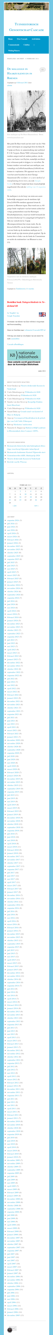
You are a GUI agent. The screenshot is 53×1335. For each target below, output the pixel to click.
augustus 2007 (13, 1250)
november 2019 (13, 782)
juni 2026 (11, 526)
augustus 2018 (13, 830)
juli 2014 (11, 988)
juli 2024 (11, 601)
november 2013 (13, 1014)
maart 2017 (12, 885)
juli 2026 (11, 523)
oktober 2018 (12, 824)
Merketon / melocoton (23, 424)
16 (20, 497)
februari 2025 (13, 578)
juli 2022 (11, 678)
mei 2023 (11, 646)
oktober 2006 (12, 1283)
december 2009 (13, 1160)
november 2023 (13, 626)
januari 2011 (12, 1118)
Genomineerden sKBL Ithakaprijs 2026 (23, 455)
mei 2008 (11, 1221)
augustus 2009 (13, 1173)
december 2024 (13, 585)
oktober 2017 (12, 862)
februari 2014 (13, 1005)
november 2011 (13, 1092)
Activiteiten (36, 39)
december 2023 (13, 623)
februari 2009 (13, 1192)
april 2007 (11, 1263)
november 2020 (13, 743)
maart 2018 (12, 846)
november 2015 (13, 937)
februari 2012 (13, 1082)
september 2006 (13, 1286)
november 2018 (13, 820)
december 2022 (13, 662)
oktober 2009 (12, 1166)
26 (36, 500)
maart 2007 (12, 1266)
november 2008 (13, 1202)
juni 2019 (11, 798)
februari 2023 (13, 656)
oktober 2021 (12, 707)
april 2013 (11, 1037)
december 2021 (13, 701)
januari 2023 (12, 659)
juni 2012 (11, 1069)
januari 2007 (12, 1273)
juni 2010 (11, 1140)
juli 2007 (11, 1253)
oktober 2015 (12, 940)
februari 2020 (13, 772)
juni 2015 (11, 953)
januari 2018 (12, 853)
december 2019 (13, 778)
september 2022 (13, 672)
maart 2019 (12, 807)
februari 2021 (13, 733)
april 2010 (11, 1147)
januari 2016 (12, 930)
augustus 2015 (13, 946)
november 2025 (13, 549)
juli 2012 (11, 1066)
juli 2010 (11, 1137)
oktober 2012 (12, 1056)
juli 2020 (11, 756)
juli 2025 (11, 562)
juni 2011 (11, 1102)
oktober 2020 (12, 746)
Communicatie (13, 45)
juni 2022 (11, 681)
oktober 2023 (12, 630)
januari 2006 (12, 1312)
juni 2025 (11, 565)
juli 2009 (11, 1176)
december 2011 (13, 1089)
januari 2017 (12, 892)
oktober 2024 (12, 591)
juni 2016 (11, 914)
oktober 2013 (12, 1017)
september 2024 (13, 594)
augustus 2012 (13, 1063)
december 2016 (13, 895)
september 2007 (13, 1247)
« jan (14, 505)
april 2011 (11, 1108)
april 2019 (11, 804)
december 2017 (13, 856)
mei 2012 (11, 1073)
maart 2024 (12, 614)
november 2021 (13, 704)
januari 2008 (12, 1234)
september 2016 (13, 904)
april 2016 (11, 921)
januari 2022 (12, 698)
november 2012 (13, 1053)
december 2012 (13, 1050)
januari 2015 (12, 969)
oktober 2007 (12, 1244)
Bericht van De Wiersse (17, 461)
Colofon (27, 45)
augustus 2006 (13, 1289)
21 (10, 500)
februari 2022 (13, 694)
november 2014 (13, 976)
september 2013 (13, 1021)
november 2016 (13, 898)
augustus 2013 (13, 1024)
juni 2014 (11, 992)
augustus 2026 (13, 520)
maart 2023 (12, 652)
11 (43, 69)
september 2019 (13, 788)
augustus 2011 (13, 1095)
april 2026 (11, 533)
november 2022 (13, 665)
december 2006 (13, 1276)
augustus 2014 (13, 985)
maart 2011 (12, 1111)
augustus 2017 (13, 869)
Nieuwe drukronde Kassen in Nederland (23, 458)
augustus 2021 (13, 714)
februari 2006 (13, 1308)
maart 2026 (12, 536)
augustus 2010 (13, 1134)
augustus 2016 (13, 908)
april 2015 (11, 959)
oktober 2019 (12, 785)
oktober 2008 (12, 1205)
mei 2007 (11, 1260)
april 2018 (11, 843)
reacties (30, 288)
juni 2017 (11, 875)
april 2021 (11, 727)
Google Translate (13, 316)
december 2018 (13, 817)
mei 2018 (11, 840)
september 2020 (13, 749)
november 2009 (13, 1163)
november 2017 (13, 859)
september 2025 (13, 555)
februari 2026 (13, 539)
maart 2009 (12, 1189)
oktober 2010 (12, 1127)
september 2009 (13, 1169)
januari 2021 (12, 736)
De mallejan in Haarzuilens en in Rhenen (19, 73)
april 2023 (11, 649)
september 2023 (13, 633)
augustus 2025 (13, 559)
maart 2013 (12, 1040)
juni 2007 (11, 1257)
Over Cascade (22, 39)
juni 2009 (11, 1179)
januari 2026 (12, 542)
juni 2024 (11, 604)
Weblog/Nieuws (14, 50)
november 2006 (13, 1279)
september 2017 (13, 866)
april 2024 (11, 610)
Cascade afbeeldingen (15, 344)
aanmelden (15, 338)
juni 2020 (11, 759)
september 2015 (13, 943)
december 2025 (13, 546)
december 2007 (13, 1237)
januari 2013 (12, 1047)
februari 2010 (13, 1153)
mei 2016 (11, 917)
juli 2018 (11, 833)
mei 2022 (11, 685)
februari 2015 (13, 966)
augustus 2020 (13, 752)
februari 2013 (13, 1043)
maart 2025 (12, 575)
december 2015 (13, 933)
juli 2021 (11, 717)
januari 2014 (12, 1008)
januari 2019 (12, 814)
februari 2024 (13, 617)
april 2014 (11, 998)
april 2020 (11, 765)
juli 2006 (11, 1292)
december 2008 (13, 1198)
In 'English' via (13, 313)
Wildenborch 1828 (32, 392)
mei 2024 (11, 607)
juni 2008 (11, 1218)
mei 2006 (11, 1299)
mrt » (36, 505)
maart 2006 (12, 1305)
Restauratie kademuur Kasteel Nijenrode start (26, 452)
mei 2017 (11, 879)
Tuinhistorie (20, 288)
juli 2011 (11, 1098)
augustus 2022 (13, 675)
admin (9, 85)
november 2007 (13, 1240)
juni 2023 (11, 643)
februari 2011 (13, 1114)
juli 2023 (11, 639)
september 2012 (13, 1060)
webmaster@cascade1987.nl (34, 330)
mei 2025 (11, 568)
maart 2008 (12, 1228)
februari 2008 (13, 1231)
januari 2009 (12, 1195)
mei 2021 (11, 723)
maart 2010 (12, 1150)
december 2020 (13, 740)
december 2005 (13, 1315)
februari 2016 (13, 927)
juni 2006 (11, 1295)
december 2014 (13, 972)
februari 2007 (13, 1270)
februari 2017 (13, 888)
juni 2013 (11, 1030)
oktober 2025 (12, 552)
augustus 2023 (13, 636)
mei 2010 (11, 1143)
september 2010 (13, 1131)
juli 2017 (11, 872)
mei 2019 (11, 801)
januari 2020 (12, 775)
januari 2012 (12, 1085)
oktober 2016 (12, 901)
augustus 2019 (13, 791)
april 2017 (11, 882)
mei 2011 (11, 1105)
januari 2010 (12, 1156)
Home (10, 39)
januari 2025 (12, 581)
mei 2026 (11, 530)
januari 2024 (12, 620)
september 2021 (13, 711)
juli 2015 (11, 950)
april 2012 (11, 1076)
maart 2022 (12, 691)
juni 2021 (11, 720)
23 (20, 500)
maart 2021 (12, 730)
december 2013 (13, 1011)
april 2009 (11, 1186)
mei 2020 (11, 762)
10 (25, 494)
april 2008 (11, 1224)
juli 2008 (11, 1215)
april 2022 (11, 688)
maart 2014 (12, 1001)
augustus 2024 (13, 597)
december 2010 (13, 1121)
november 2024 (13, 588)
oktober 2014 (12, 979)
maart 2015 (12, 963)
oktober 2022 (12, 668)
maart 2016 (12, 924)
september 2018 (13, 827)
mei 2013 (11, 1034)
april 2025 (11, 572)
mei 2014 (11, 995)
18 (31, 497)
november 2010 (13, 1124)
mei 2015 (11, 956)
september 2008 (13, 1208)
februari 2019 (13, 811)
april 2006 (11, 1302)
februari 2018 (13, 849)
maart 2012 (12, 1079)
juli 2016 (11, 911)
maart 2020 (12, 769)
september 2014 (13, 982)
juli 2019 (11, 795)
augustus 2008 (13, 1211)
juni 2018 (11, 836)
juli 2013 (11, 1027)
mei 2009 (11, 1182)
